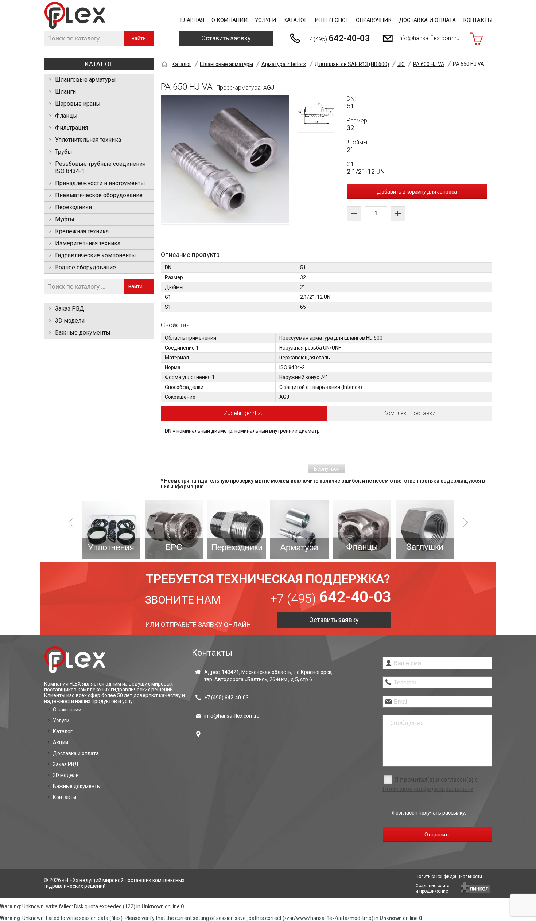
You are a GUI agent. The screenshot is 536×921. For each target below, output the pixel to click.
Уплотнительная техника (88, 139)
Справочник (374, 20)
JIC (401, 64)
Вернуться (326, 469)
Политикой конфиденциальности (427, 788)
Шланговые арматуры (85, 79)
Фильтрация (71, 127)
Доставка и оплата (427, 20)
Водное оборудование (85, 267)
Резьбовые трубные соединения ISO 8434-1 (100, 167)
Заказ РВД (69, 308)
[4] (299, 529)
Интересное (332, 20)
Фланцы (66, 115)
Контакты (477, 20)
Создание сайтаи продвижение (433, 888)
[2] (174, 529)
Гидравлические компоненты (95, 255)
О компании (229, 20)
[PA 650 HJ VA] (225, 160)
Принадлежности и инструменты (100, 183)
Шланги (65, 91)
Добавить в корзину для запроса (417, 192)
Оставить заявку (226, 38)
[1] (111, 529)
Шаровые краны (78, 103)
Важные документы (82, 332)
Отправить (437, 835)
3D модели (70, 320)
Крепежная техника (82, 231)
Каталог (295, 20)
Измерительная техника (87, 243)
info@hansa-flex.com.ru (428, 38)
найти (139, 38)
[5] (362, 529)
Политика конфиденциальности (449, 876)
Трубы (63, 151)
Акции (60, 742)
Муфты (64, 219)
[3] (236, 529)
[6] (425, 529)
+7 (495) (338, 38)
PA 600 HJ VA (428, 64)
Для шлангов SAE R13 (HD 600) (352, 64)
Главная (192, 20)
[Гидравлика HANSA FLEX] (75, 15)
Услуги (265, 20)
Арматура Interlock (283, 64)
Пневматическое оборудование (99, 195)
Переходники (73, 207)
